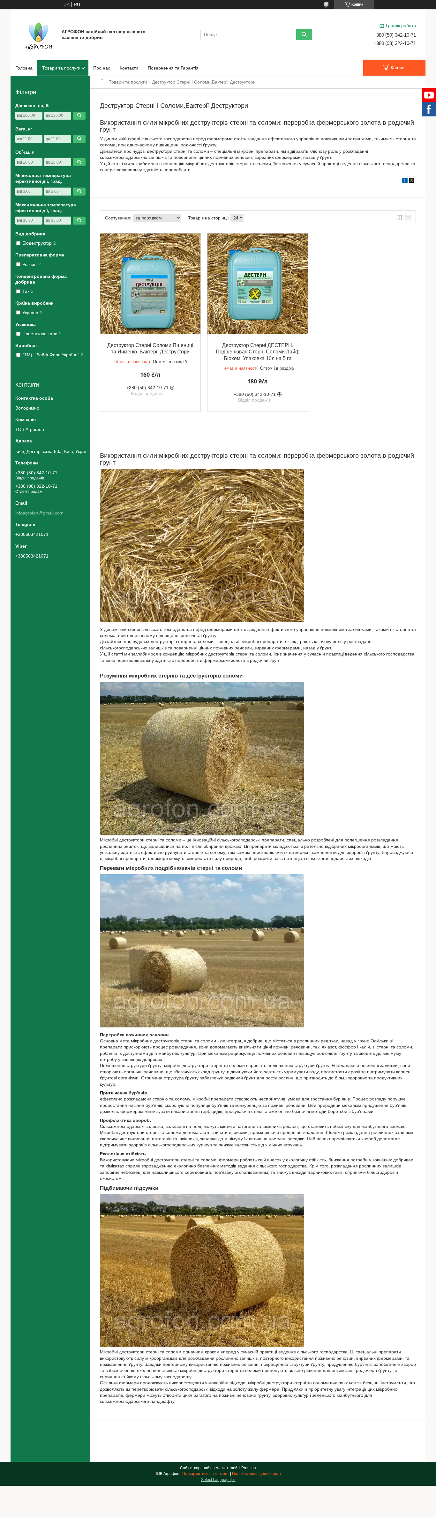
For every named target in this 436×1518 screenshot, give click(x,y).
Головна (24, 67)
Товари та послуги (61, 67)
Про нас (101, 67)
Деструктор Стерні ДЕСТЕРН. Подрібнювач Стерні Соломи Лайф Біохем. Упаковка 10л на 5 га (257, 352)
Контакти (129, 67)
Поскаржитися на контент (205, 1473)
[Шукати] (304, 34)
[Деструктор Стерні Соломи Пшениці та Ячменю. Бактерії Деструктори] (150, 283)
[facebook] (405, 181)
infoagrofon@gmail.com (39, 512)
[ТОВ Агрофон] (39, 34)
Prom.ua (248, 1468)
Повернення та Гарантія (173, 67)
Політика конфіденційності (256, 1473)
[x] (411, 181)
